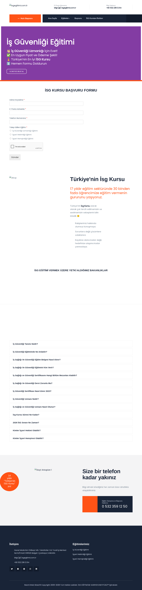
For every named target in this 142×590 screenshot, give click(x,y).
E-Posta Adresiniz (17, 109)
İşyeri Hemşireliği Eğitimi (22, 138)
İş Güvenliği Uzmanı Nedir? (26, 399)
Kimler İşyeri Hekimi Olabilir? (27, 430)
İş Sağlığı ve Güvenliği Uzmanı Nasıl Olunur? (34, 407)
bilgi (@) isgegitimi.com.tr (65, 8)
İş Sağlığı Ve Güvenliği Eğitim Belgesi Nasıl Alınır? (37, 360)
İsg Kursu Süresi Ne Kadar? (26, 415)
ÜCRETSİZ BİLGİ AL (17, 71)
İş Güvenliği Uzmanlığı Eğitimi (24, 130)
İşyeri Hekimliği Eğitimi (21, 134)
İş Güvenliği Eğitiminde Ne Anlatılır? (30, 352)
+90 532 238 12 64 (113, 8)
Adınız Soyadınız (17, 100)
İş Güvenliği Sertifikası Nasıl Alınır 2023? (32, 391)
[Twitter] (11, 568)
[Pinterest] (24, 568)
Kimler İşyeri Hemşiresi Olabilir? (28, 438)
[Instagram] (30, 568)
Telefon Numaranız (18, 118)
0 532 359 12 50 (114, 506)
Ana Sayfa (52, 18)
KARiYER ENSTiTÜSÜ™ (100, 585)
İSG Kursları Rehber (94, 18)
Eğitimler (65, 18)
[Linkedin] (36, 568)
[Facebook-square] (18, 568)
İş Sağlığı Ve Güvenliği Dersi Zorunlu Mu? (32, 383)
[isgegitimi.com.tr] (18, 5)
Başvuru (78, 18)
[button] (71, 344)
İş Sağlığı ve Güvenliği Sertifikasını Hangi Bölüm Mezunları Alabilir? (45, 375)
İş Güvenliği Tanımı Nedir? (25, 344)
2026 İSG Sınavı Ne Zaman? (26, 423)
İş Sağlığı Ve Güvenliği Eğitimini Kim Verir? (33, 367)
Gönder (15, 157)
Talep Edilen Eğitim (18, 127)
